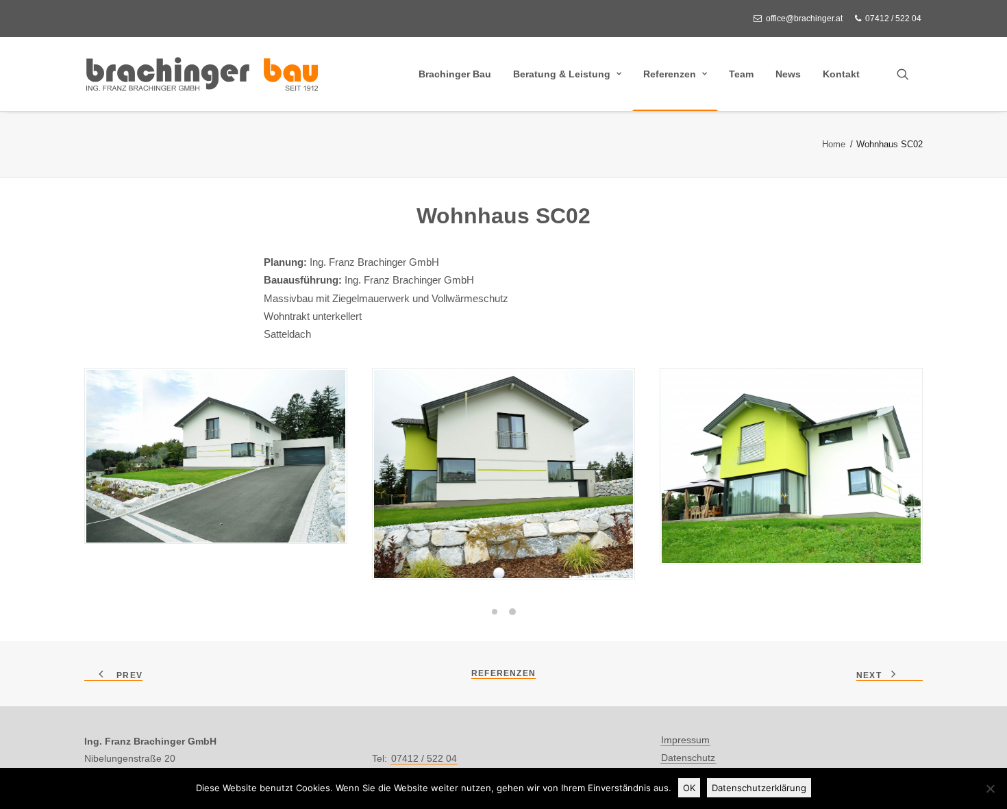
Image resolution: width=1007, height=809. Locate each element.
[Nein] (990, 788)
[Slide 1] (494, 612)
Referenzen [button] (503, 673)
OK (689, 787)
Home (833, 144)
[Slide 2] (512, 612)
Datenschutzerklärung (759, 787)
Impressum (685, 739)
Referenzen (669, 74)
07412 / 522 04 (893, 18)
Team (741, 74)
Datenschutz (688, 757)
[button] (909, 74)
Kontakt (841, 74)
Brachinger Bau (455, 74)
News (788, 74)
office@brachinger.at (804, 18)
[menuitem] (800, 18)
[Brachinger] (202, 73)
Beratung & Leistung (561, 74)
